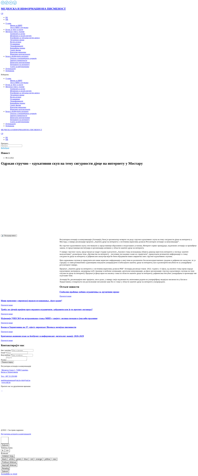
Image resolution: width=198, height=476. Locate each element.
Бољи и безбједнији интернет (17, 56)
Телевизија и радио (17, 34)
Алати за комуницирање (19, 67)
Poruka (3, 360)
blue (26, 459)
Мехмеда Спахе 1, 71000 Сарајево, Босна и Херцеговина (14, 371)
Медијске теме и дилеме (15, 32)
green (19, 459)
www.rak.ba (5, 382)
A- (3, 450)
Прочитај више (65, 296)
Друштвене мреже (17, 40)
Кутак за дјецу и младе (14, 30)
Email (4, 353)
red (31, 459)
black (4, 459)
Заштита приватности (18, 60)
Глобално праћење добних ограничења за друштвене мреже (89, 292)
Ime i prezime (6, 350)
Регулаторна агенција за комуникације (16, 434)
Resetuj (5, 468)
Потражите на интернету (20, 65)
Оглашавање (15, 44)
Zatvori (5, 445)
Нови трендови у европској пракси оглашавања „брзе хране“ (31, 300)
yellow (47, 459)
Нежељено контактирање (20, 62)
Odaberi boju (8, 456)
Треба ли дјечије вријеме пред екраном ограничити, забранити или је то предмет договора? (47, 309)
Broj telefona (6, 355)
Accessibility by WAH (9, 474)
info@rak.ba (25, 380)
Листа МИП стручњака (19, 27)
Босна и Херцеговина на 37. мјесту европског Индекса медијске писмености (38, 327)
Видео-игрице (15, 42)
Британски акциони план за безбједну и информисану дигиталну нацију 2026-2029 (42, 336)
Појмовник (10, 71)
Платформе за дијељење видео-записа (25, 38)
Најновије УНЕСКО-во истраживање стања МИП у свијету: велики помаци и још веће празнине (49, 318)
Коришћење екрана (17, 48)
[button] (99, 75)
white (11, 459)
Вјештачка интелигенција (20, 54)
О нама (8, 23)
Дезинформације (16, 46)
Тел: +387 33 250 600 (9, 376)
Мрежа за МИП (16, 25)
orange (39, 459)
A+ (7, 450)
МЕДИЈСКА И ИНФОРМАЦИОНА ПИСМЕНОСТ (33, 8)
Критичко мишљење (18, 52)
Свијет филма (15, 50)
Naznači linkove (9, 465)
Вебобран (5, 148)
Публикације (11, 69)
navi (54, 459)
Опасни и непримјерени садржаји (23, 58)
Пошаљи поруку (7, 362)
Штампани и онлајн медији (21, 36)
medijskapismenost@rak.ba (11, 380)
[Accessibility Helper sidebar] (4, 440)
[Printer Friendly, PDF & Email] (30, 267)
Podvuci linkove (9, 462)
